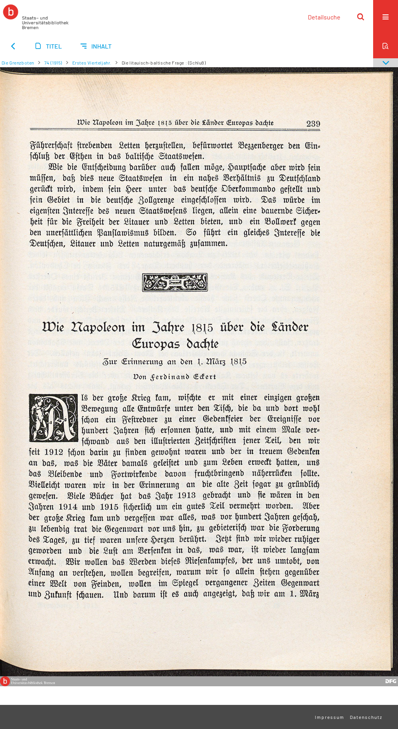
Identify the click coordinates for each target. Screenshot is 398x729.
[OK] (360, 16)
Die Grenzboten (18, 62)
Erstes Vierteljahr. (92, 62)
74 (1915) (53, 62)
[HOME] (35, 16)
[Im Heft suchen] (385, 45)
